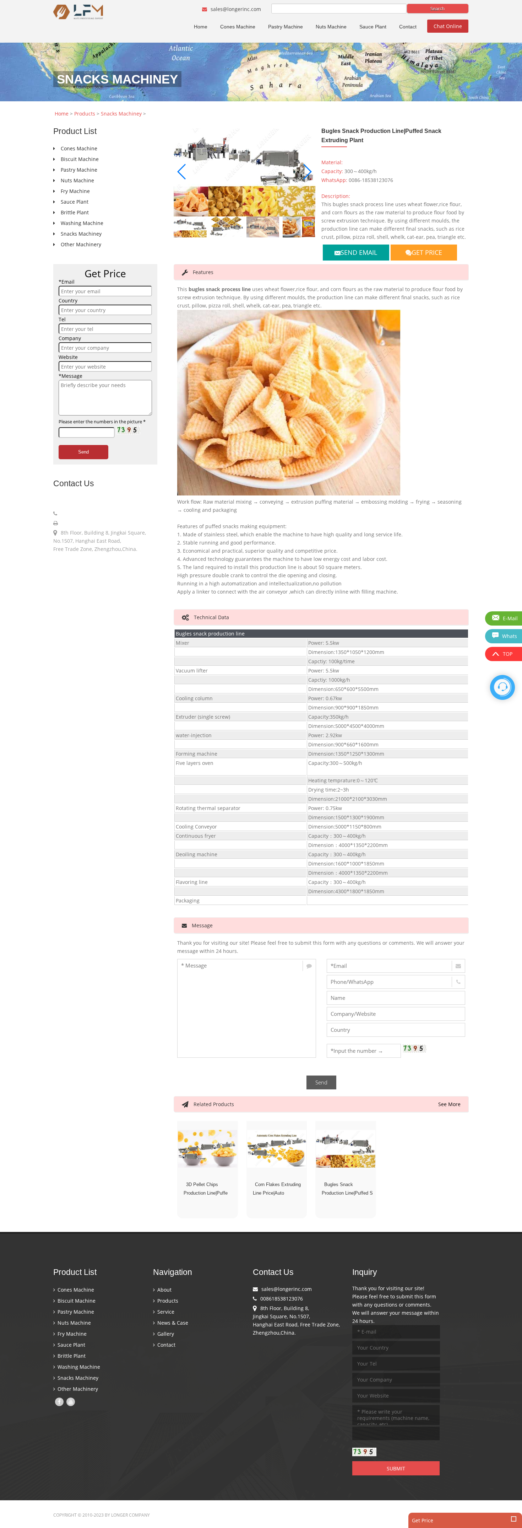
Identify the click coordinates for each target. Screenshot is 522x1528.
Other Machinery (77, 1388)
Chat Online (448, 26)
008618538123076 (80, 513)
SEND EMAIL (359, 252)
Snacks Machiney (121, 113)
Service (165, 1311)
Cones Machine (237, 27)
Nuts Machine (331, 27)
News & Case (172, 1322)
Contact (408, 27)
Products (84, 113)
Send (83, 452)
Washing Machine (78, 1366)
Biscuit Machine (76, 1300)
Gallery (165, 1333)
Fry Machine (71, 1333)
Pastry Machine (285, 27)
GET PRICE (427, 252)
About (164, 1289)
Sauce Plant (372, 27)
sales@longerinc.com (235, 9)
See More (449, 1104)
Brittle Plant (71, 1355)
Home (200, 27)
